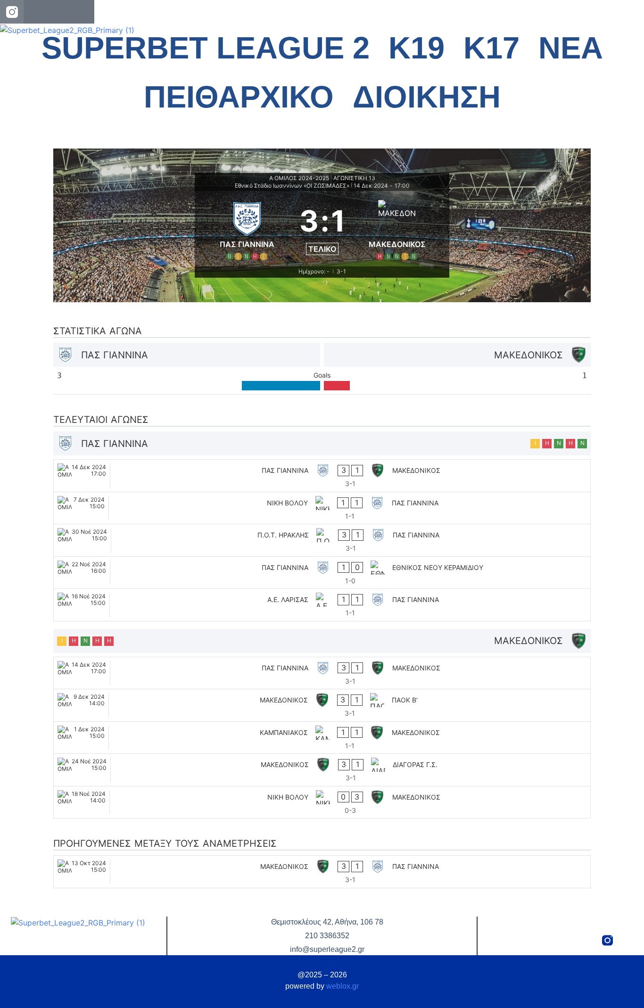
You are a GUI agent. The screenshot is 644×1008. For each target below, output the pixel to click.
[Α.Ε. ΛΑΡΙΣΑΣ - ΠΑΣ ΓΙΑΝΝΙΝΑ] (322, 605)
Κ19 (416, 48)
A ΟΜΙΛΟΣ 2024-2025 (299, 178)
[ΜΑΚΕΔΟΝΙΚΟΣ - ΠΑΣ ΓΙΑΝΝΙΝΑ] (322, 872)
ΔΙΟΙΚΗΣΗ (427, 97)
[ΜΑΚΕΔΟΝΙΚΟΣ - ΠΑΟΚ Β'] (322, 705)
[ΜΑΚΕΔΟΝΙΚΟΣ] (397, 228)
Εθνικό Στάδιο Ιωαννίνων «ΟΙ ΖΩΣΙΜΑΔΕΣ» (292, 185)
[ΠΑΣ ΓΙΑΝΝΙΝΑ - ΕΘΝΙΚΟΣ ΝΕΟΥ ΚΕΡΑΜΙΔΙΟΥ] (322, 573)
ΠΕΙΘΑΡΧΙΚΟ (239, 97)
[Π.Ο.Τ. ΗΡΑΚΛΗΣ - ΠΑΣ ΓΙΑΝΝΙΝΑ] (322, 540)
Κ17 (491, 48)
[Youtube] (82, 12)
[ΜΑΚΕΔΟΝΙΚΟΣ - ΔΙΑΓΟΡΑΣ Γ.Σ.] (322, 770)
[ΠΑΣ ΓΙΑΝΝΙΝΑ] (247, 228)
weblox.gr (342, 986)
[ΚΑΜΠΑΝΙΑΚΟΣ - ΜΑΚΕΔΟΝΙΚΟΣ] (322, 738)
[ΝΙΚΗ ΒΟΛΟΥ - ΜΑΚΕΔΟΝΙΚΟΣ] (322, 802)
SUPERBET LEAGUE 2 (205, 48)
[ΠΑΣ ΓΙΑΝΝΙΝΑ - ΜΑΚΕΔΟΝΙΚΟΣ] (322, 476)
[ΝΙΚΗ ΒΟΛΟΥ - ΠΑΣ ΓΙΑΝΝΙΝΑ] (322, 508)
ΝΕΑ (570, 48)
